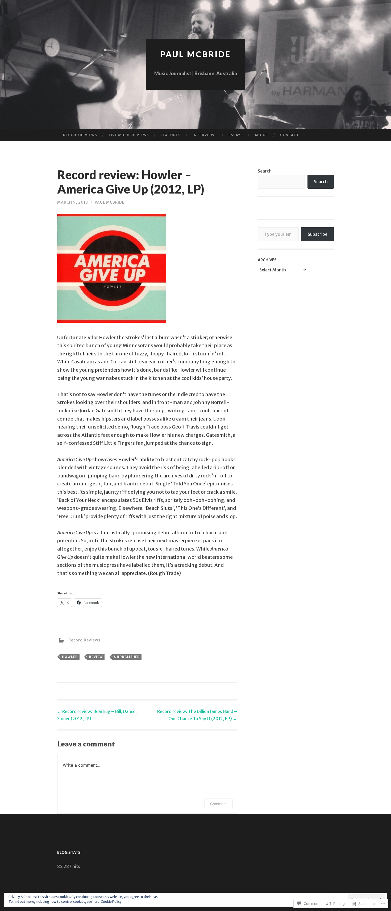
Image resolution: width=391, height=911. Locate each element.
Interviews (205, 135)
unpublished (127, 657)
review (96, 657)
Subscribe (317, 234)
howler (70, 657)
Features (171, 135)
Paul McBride (195, 54)
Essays (235, 135)
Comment (218, 803)
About (261, 135)
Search (265, 171)
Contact (289, 135)
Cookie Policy (111, 902)
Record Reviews (80, 135)
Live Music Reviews (129, 135)
